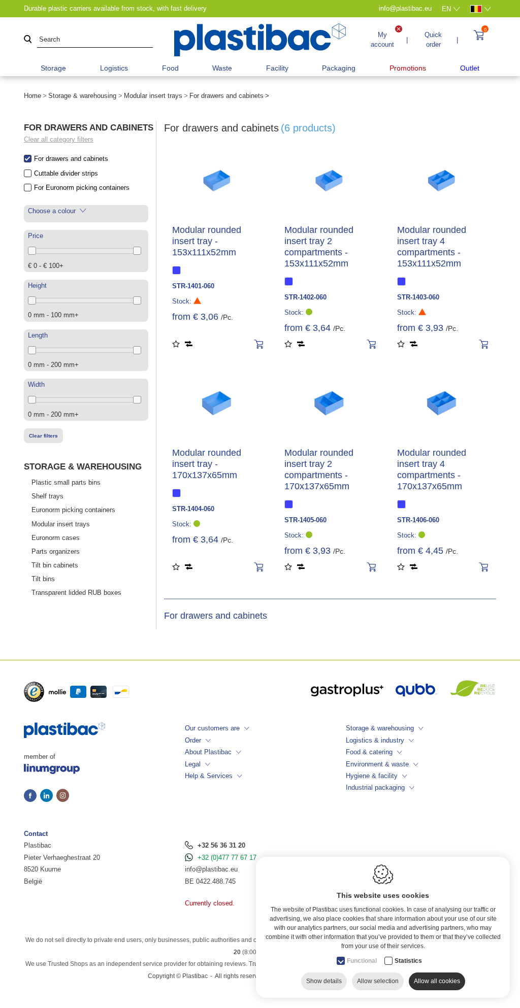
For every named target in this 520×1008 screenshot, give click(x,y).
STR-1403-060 (418, 297)
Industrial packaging (375, 787)
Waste (222, 68)
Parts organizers (55, 551)
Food (170, 68)
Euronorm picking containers (73, 510)
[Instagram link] (62, 796)
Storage (53, 68)
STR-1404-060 (193, 509)
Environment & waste (377, 764)
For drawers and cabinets (71, 158)
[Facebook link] (32, 796)
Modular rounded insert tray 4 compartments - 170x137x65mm (431, 469)
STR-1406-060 (418, 520)
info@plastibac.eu (211, 869)
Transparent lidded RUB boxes (76, 592)
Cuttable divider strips (66, 173)
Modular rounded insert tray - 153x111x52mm (206, 241)
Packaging (338, 68)
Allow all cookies (437, 981)
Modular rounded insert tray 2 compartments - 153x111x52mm (318, 246)
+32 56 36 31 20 (221, 845)
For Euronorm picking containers (81, 187)
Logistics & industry (375, 740)
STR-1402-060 (305, 297)
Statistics (408, 960)
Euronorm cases (55, 538)
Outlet (469, 68)
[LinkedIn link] (48, 796)
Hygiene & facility (372, 776)
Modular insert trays (153, 95)
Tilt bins (43, 579)
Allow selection (378, 981)
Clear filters (43, 436)
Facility (277, 68)
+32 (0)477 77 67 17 (227, 857)
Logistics (114, 68)
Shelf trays (47, 496)
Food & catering (369, 752)
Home (32, 95)
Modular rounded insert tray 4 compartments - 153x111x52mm (431, 246)
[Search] (28, 40)
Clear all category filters (58, 139)
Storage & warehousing (82, 95)
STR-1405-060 (305, 520)
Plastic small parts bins (66, 482)
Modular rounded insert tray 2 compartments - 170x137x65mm (318, 469)
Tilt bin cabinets (54, 565)
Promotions (407, 68)
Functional (362, 960)
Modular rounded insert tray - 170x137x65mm (206, 464)
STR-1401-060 (193, 286)
